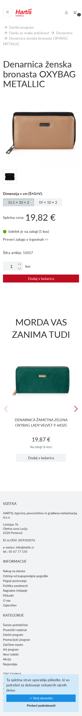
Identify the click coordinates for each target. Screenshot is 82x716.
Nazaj (6, 409)
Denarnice (64, 32)
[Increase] (19, 264)
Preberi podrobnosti (41, 705)
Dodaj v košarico (41, 278)
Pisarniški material (15, 630)
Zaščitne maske (13, 645)
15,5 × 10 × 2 (18, 202)
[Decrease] (19, 268)
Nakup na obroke (14, 571)
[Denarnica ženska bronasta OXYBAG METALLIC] (41, 111)
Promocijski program (16, 640)
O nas (7, 600)
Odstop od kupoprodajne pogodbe (25, 576)
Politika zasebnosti (15, 586)
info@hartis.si (25, 547)
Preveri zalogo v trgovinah (24, 239)
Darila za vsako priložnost (29, 32)
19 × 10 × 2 (48, 202)
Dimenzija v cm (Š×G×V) (22, 193)
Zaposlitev (10, 605)
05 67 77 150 (18, 551)
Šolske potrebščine (15, 625)
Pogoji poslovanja (14, 581)
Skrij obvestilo (42, 698)
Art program (11, 649)
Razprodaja (10, 664)
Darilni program (21, 27)
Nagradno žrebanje (15, 590)
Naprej (76, 409)
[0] (75, 12)
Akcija (7, 659)
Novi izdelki (11, 654)
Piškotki (8, 595)
